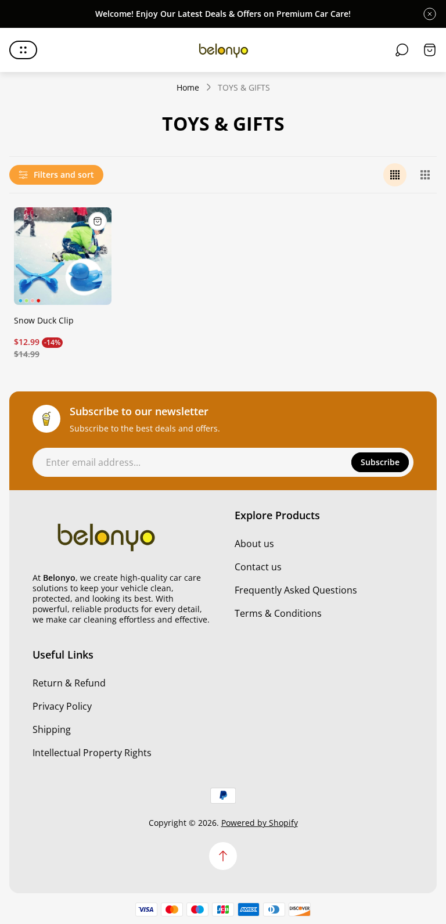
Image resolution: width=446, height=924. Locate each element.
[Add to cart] (97, 221)
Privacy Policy (62, 706)
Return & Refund (69, 683)
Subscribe (380, 462)
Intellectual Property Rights (92, 752)
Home (188, 87)
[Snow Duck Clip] (63, 256)
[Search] (402, 50)
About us (254, 543)
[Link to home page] (105, 536)
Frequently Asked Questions (296, 590)
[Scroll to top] (223, 856)
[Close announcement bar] (430, 14)
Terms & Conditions (278, 613)
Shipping (52, 729)
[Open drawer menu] (23, 50)
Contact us (258, 566)
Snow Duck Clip (44, 320)
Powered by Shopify (259, 822)
